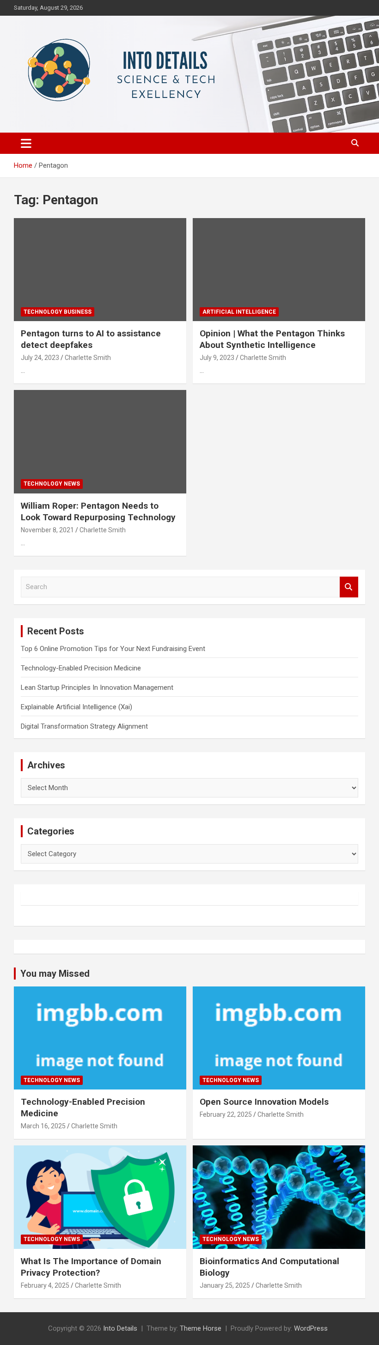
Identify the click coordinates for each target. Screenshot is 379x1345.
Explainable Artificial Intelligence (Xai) (76, 707)
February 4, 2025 (45, 1285)
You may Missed (55, 973)
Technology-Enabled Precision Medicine (81, 668)
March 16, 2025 (43, 1126)
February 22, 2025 (226, 1114)
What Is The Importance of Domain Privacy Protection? (91, 1267)
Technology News (52, 484)
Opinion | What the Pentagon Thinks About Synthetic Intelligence (272, 339)
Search (349, 587)
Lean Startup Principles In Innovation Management (97, 687)
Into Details (120, 1328)
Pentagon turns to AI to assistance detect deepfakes (91, 339)
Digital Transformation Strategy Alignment (84, 726)
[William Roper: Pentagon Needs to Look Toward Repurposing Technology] (100, 442)
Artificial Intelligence (239, 312)
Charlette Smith (88, 357)
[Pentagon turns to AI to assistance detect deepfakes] (100, 270)
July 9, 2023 (217, 357)
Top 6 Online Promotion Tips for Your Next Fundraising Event (113, 649)
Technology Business (58, 312)
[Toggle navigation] (26, 143)
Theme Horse (200, 1328)
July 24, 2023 (40, 357)
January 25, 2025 (225, 1285)
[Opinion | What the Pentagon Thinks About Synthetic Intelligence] (279, 270)
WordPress (311, 1328)
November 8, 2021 (47, 530)
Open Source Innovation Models (264, 1101)
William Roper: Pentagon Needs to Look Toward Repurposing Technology (98, 511)
